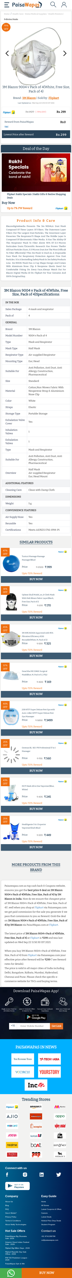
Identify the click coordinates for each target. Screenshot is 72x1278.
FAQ (7, 1209)
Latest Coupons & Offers (51, 1209)
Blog (7, 1205)
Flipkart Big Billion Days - (17, 1248)
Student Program (48, 1224)
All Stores (45, 1205)
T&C (7, 127)
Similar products (36, 542)
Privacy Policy (10, 1217)
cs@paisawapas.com (49, 1240)
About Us (9, 1202)
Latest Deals (46, 1217)
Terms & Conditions (13, 1221)
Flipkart (54, 98)
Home (43, 1202)
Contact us (48, 1230)
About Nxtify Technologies (15, 1224)
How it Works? (11, 1213)
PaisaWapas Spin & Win (15, 1264)
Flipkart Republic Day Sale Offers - (15, 1253)
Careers (44, 1213)
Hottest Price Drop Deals (51, 1221)
